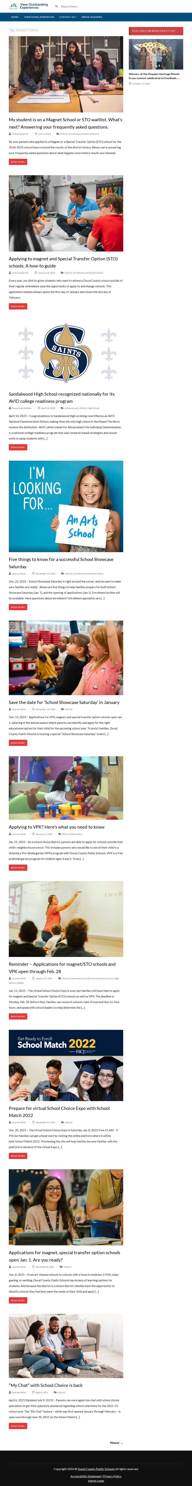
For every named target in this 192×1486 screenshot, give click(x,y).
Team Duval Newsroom (39, 17)
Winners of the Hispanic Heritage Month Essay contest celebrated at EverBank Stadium (154, 78)
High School (93, 408)
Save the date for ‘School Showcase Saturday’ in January (64, 702)
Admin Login (96, 1480)
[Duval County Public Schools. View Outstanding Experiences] (28, 6)
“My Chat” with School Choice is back (46, 1385)
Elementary (76, 834)
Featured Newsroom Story (154, 30)
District (64, 134)
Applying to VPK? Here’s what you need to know (56, 826)
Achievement (71, 408)
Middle (20, 982)
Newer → (116, 1442)
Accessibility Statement (85, 1476)
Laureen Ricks (19, 573)
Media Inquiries (92, 17)
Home (15, 17)
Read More (18, 162)
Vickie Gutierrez (20, 134)
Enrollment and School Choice (84, 134)
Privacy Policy (112, 1476)
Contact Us (67, 17)
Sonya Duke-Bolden (22, 408)
